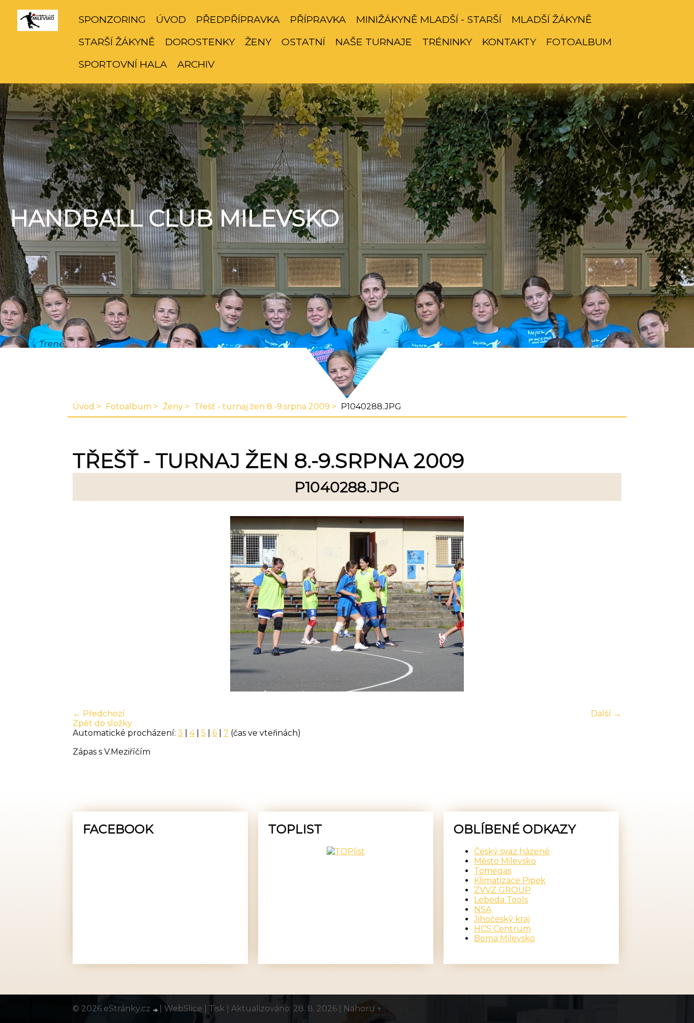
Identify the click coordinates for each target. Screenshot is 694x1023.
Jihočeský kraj (502, 919)
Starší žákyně (116, 42)
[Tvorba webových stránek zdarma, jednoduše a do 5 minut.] (156, 1009)
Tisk (217, 1008)
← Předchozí (99, 713)
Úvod (171, 19)
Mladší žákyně (552, 19)
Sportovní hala (122, 64)
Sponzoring (112, 19)
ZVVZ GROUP (502, 890)
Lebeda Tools (501, 900)
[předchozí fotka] (89, 605)
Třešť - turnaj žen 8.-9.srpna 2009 (262, 406)
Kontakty (509, 42)
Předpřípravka (238, 19)
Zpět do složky (102, 723)
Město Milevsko (505, 861)
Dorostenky (200, 42)
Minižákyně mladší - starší (428, 19)
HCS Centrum (502, 929)
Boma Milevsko (504, 938)
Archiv (195, 64)
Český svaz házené (512, 851)
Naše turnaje (373, 42)
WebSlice (183, 1008)
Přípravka (318, 19)
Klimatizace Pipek (510, 880)
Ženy (258, 42)
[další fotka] (604, 605)
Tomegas (492, 871)
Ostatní (303, 42)
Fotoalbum (579, 42)
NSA (482, 909)
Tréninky (447, 42)
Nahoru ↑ (362, 1008)
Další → (606, 713)
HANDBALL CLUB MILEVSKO (174, 218)
